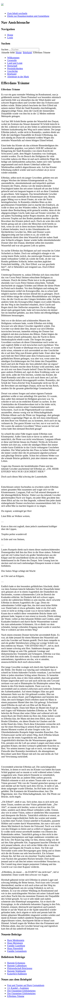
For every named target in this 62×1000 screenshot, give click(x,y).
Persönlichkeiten (15, 68)
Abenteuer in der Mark (18, 76)
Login (10, 37)
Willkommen (13, 57)
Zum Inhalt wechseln (17, 13)
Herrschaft (12, 65)
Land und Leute (14, 63)
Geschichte (12, 71)
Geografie (12, 60)
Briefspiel (27, 52)
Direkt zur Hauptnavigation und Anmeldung (28, 16)
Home (10, 35)
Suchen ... (6, 49)
